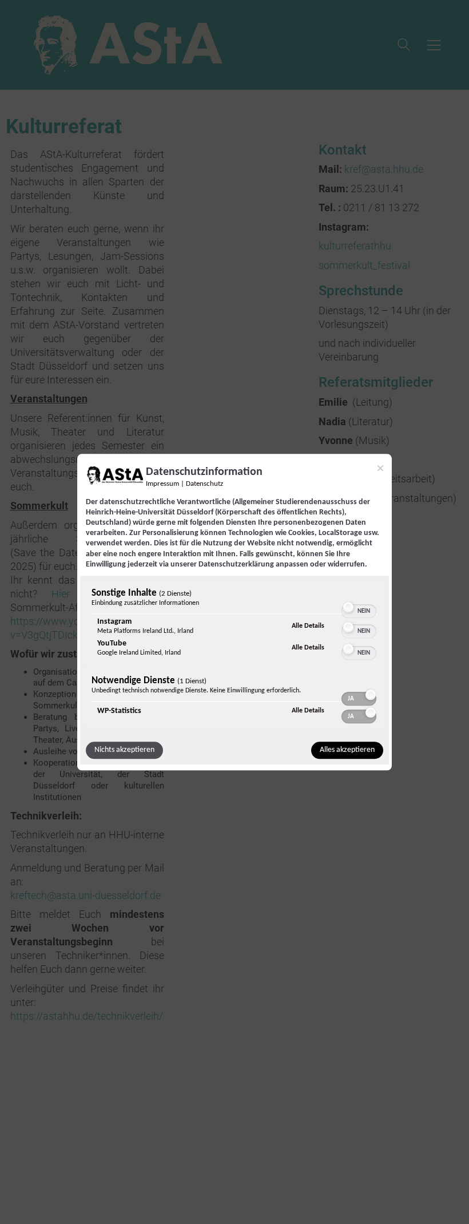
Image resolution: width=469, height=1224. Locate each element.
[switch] (358, 606)
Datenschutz (204, 484)
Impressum (162, 484)
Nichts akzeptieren (124, 750)
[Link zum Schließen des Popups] (380, 468)
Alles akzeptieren (347, 750)
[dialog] (234, 612)
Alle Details (308, 625)
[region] (234, 655)
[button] (348, 607)
